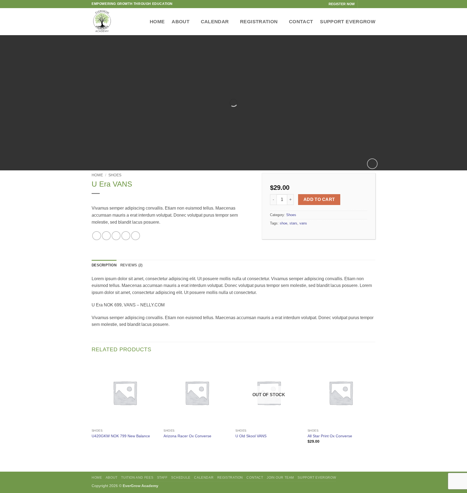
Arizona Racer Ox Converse (187, 436)
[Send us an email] (372, 4)
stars (293, 223)
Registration (259, 21)
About (180, 21)
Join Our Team (280, 477)
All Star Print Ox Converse (330, 436)
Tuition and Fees (137, 477)
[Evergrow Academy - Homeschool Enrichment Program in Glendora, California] (109, 21)
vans (303, 223)
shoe (283, 223)
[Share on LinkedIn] (135, 235)
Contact (301, 21)
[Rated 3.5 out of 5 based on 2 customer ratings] (173, 200)
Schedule (181, 477)
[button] (372, 163)
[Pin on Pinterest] (125, 235)
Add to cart (319, 199)
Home (157, 21)
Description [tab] (104, 265)
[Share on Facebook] (96, 235)
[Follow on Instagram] (367, 4)
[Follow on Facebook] (362, 4)
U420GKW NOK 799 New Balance (121, 436)
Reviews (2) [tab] (131, 265)
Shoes (114, 175)
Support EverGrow (347, 21)
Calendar (215, 21)
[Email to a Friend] (116, 235)
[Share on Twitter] (106, 235)
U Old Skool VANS (250, 436)
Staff (162, 477)
